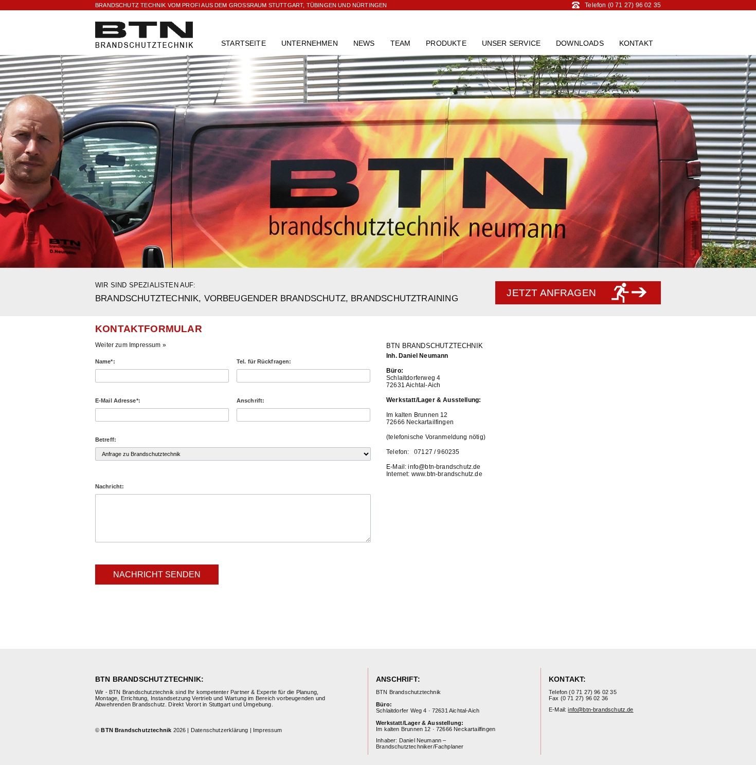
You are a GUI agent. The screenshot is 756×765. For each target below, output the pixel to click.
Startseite (243, 43)
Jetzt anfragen (551, 292)
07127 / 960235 (437, 452)
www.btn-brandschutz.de (446, 474)
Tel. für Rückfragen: (264, 361)
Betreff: (105, 439)
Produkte (446, 43)
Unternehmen (309, 43)
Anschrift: (250, 400)
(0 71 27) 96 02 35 (592, 692)
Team (400, 43)
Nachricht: (109, 486)
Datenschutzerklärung (219, 730)
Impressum (267, 730)
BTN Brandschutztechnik (144, 35)
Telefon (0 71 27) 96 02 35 (623, 5)
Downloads (580, 43)
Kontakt (636, 43)
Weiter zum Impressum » (130, 345)
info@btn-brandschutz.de (444, 466)
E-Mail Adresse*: (117, 400)
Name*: (105, 361)
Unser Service (511, 43)
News (364, 43)
